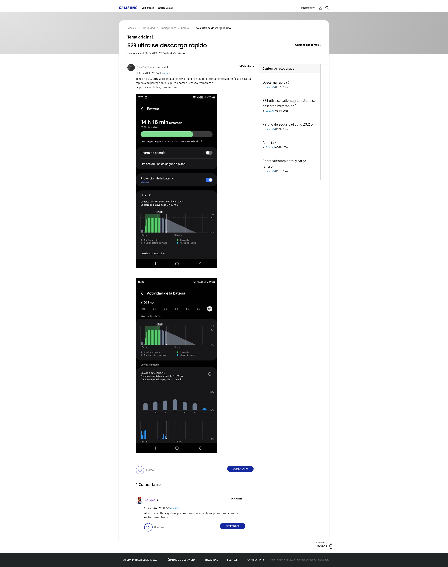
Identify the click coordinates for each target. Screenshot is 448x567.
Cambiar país (256, 559)
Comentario (240, 468)
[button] (247, 66)
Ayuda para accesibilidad (140, 559)
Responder (233, 526)
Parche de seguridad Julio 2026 (286, 124)
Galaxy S (165, 73)
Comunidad (148, 7)
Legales (232, 559)
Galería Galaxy (165, 7)
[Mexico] (128, 7)
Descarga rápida (274, 82)
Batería (268, 143)
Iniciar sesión (308, 7)
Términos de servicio (180, 559)
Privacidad (211, 559)
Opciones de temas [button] (307, 45)
